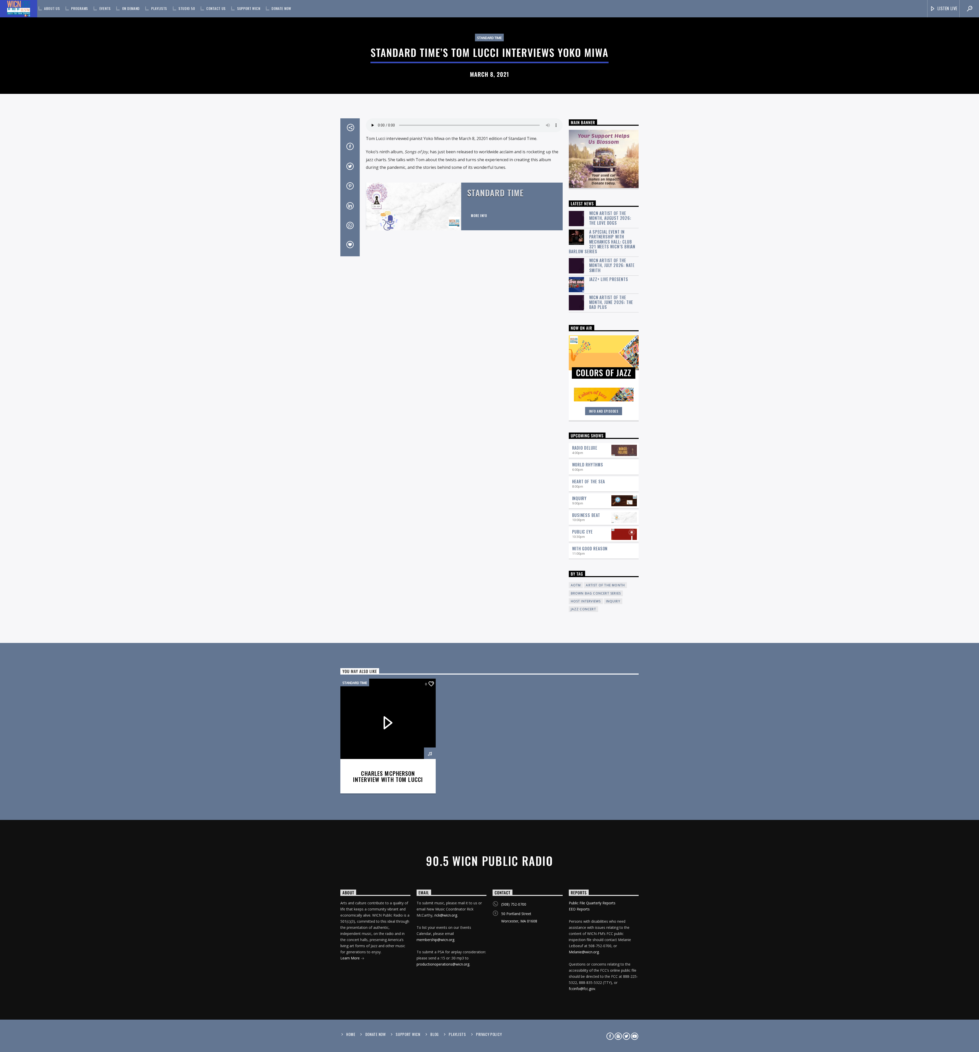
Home (350, 1034)
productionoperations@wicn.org (443, 964)
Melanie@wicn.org (584, 951)
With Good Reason (590, 549)
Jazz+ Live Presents (608, 279)
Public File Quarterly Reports (592, 903)
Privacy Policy (489, 1034)
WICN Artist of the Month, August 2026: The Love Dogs (610, 218)
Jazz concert (583, 609)
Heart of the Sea (588, 481)
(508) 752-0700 (513, 904)
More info (479, 215)
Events (105, 8)
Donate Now (281, 8)
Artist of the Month (605, 585)
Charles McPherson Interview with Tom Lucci (388, 776)
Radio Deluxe (585, 448)
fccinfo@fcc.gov (582, 988)
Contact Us (216, 8)
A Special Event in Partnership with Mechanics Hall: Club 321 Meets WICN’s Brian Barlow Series (602, 242)
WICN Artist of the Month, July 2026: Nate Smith (612, 265)
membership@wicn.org (435, 939)
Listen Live (947, 8)
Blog (434, 1034)
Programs (79, 8)
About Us (52, 8)
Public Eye (582, 532)
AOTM (576, 585)
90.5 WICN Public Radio (489, 860)
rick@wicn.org (445, 915)
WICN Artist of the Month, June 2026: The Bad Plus (611, 302)
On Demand (131, 8)
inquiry (613, 601)
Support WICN (248, 8)
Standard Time (489, 37)
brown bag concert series (596, 593)
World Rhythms (587, 465)
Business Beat (586, 515)
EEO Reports (579, 909)
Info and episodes (604, 411)
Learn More (350, 958)
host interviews (586, 601)
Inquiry (579, 498)
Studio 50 (186, 8)
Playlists (159, 8)
